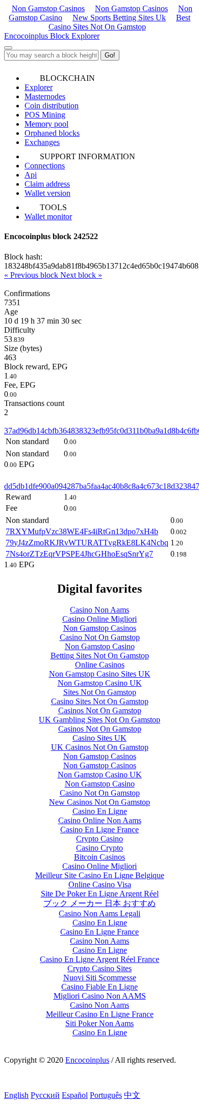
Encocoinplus (87, 1060)
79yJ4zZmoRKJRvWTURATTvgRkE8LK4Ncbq (87, 542)
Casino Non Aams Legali (99, 913)
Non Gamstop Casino (100, 646)
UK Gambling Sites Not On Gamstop (99, 719)
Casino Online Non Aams (99, 820)
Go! (110, 55)
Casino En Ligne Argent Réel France (99, 959)
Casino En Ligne (99, 811)
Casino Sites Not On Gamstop (99, 701)
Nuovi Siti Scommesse (99, 977)
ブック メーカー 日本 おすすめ (99, 903)
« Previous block (32, 275)
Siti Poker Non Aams (99, 1023)
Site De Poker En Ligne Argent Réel (100, 893)
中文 (132, 1095)
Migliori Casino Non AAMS (100, 996)
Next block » (81, 275)
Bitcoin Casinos (99, 857)
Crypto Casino (99, 838)
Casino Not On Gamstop (100, 637)
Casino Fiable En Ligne (99, 986)
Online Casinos (100, 664)
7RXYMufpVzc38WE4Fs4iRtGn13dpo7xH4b (82, 531)
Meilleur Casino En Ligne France (100, 1014)
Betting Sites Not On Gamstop (100, 655)
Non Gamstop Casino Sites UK (100, 674)
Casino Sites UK (99, 738)
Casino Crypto (99, 848)
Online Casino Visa (99, 884)
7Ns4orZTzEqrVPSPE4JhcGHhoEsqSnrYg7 (79, 553)
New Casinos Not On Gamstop (99, 802)
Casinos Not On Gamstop (99, 710)
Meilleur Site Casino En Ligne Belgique (99, 875)
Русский (45, 1095)
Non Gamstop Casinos (48, 8)
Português (106, 1095)
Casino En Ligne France (99, 829)
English (16, 1095)
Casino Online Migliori (99, 619)
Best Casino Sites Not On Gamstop (119, 22)
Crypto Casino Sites (99, 968)
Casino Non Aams (99, 609)
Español (75, 1095)
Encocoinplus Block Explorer (52, 36)
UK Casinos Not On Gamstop (99, 747)
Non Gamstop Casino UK (100, 683)
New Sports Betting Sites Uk (119, 17)
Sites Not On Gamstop (99, 692)
